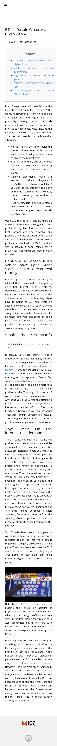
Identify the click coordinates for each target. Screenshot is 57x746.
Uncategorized (28, 41)
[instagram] (28, 738)
